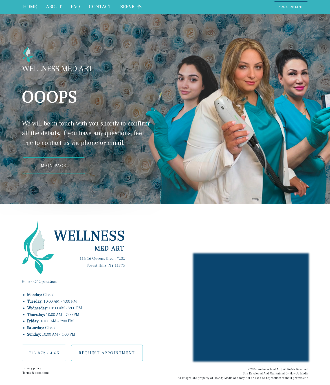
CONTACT (100, 7)
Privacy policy (31, 368)
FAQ (75, 7)
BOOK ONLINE (291, 7)
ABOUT (54, 7)
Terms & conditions (35, 372)
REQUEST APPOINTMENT (107, 352)
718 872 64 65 (44, 352)
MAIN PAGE (53, 165)
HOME (30, 7)
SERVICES (131, 7)
